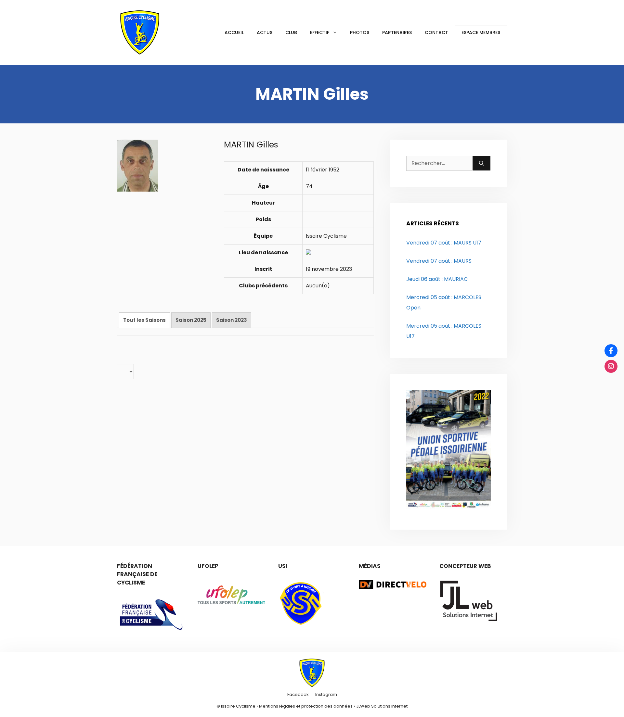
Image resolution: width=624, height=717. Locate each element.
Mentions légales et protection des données (306, 706)
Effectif (319, 32)
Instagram (326, 694)
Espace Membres (481, 32)
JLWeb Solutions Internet (382, 706)
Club (291, 32)
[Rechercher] (481, 163)
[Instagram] (611, 366)
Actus (264, 32)
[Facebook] (611, 350)
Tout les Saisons (144, 320)
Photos (359, 32)
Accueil (234, 32)
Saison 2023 (231, 320)
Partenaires (397, 32)
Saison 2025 (191, 320)
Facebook (298, 694)
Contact (436, 32)
